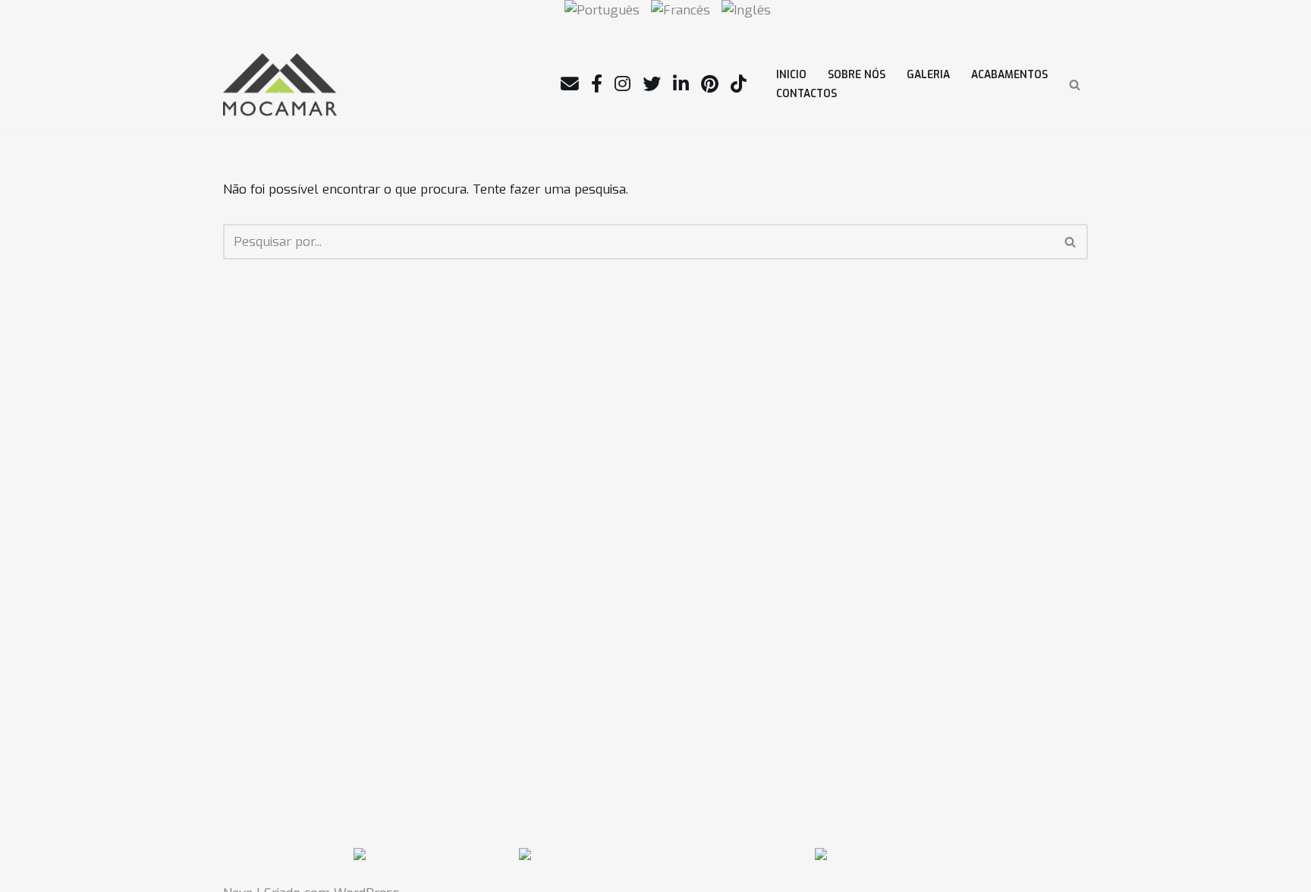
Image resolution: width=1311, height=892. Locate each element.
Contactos (806, 93)
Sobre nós (856, 74)
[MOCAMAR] (280, 85)
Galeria (928, 74)
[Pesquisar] (1074, 84)
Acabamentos (1009, 74)
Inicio (791, 74)
